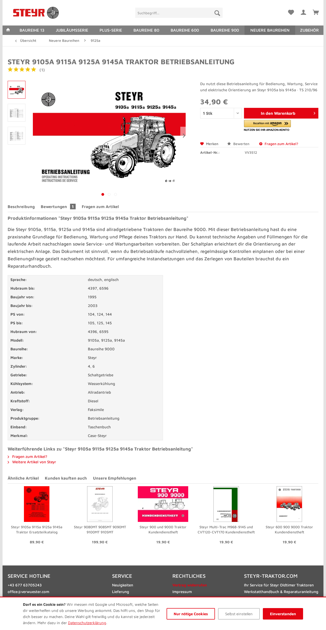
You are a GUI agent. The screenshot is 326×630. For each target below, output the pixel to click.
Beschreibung (21, 206)
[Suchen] (217, 13)
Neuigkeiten (122, 585)
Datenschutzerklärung (87, 623)
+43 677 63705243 (25, 585)
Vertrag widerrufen (189, 585)
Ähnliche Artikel (23, 478)
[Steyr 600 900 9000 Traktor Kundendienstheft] (289, 504)
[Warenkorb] (316, 11)
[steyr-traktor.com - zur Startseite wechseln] (35, 12)
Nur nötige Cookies (191, 614)
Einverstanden (283, 614)
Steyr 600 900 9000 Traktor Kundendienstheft (289, 529)
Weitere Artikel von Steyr (33, 462)
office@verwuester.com (28, 591)
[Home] (8, 30)
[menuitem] (179, 13)
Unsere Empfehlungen (114, 478)
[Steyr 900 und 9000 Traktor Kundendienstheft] (163, 504)
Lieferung (120, 591)
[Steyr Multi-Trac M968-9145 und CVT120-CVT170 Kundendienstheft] (226, 504)
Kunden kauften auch (66, 478)
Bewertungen (57, 206)
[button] (267, 125)
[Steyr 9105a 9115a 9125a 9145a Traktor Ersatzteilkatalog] (37, 504)
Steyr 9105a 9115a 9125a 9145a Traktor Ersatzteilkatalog (36, 529)
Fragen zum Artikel (100, 206)
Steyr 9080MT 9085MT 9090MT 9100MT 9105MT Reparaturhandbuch (100, 530)
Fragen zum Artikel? (281, 144)
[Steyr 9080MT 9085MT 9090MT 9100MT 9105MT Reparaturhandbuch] (100, 504)
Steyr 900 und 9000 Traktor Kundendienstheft (163, 529)
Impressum (182, 591)
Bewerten (241, 144)
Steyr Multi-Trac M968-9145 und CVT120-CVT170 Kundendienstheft (226, 529)
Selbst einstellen (239, 614)
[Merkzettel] (291, 11)
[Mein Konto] (303, 11)
